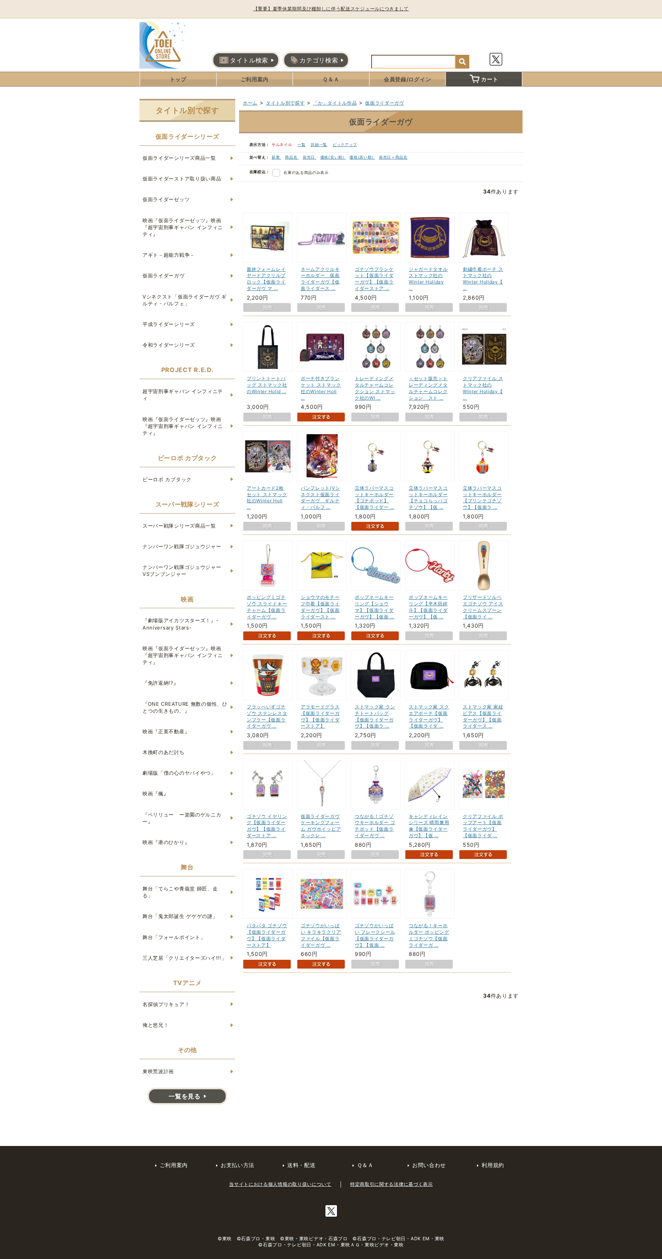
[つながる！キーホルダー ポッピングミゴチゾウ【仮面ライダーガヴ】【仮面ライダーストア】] (429, 893)
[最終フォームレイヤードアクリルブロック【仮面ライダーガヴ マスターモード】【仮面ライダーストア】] (267, 237)
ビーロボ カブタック (167, 479)
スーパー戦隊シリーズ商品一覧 (179, 526)
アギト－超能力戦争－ (169, 255)
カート (489, 79)
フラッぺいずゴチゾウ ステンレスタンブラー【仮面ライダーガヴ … (267, 716)
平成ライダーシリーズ (169, 324)
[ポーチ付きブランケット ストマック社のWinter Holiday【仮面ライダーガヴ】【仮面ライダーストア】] (321, 346)
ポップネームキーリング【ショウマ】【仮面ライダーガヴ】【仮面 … (374, 606)
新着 (276, 157)
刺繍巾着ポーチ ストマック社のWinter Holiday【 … (483, 278)
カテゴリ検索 (319, 60)
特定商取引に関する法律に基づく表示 (391, 1184)
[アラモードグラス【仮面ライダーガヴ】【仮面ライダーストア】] (321, 675)
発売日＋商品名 (393, 157)
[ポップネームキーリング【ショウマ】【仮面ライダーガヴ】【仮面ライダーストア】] (375, 565)
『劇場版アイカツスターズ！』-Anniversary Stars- (181, 623)
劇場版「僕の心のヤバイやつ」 (179, 773)
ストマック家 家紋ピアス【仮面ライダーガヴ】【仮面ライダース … (483, 716)
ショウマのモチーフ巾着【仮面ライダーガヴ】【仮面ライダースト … (320, 606)
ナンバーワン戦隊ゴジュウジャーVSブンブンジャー (182, 570)
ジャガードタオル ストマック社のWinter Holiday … (428, 278)
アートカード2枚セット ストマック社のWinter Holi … (267, 497)
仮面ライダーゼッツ (166, 199)
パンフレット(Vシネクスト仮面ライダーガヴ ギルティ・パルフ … (320, 497)
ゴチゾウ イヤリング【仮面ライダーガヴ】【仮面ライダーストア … (267, 825)
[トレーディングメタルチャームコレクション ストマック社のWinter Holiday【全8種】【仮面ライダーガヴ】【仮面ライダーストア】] (375, 346)
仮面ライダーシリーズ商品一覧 (179, 158)
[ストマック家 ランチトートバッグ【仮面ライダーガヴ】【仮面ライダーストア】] (375, 675)
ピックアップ (345, 144)
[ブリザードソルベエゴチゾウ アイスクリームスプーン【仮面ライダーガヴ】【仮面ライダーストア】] (483, 565)
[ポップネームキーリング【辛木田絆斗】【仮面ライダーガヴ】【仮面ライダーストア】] (429, 565)
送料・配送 (301, 1165)
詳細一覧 (319, 144)
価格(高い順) (362, 157)
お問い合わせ (429, 1165)
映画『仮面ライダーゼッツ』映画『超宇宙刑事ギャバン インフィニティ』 (183, 227)
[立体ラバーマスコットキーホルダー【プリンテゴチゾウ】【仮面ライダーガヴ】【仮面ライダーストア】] (483, 456)
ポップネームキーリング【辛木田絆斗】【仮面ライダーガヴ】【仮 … (428, 606)
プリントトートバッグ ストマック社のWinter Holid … (267, 384)
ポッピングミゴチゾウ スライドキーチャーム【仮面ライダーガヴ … (267, 606)
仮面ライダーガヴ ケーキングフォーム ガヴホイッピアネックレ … (321, 825)
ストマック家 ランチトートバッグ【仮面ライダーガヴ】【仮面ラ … (375, 716)
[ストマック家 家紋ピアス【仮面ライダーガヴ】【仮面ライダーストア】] (483, 675)
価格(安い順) (333, 157)
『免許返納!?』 (161, 683)
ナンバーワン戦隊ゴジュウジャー (182, 546)
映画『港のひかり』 (166, 842)
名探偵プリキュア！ (166, 1004)
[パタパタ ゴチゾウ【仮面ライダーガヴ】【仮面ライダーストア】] (267, 893)
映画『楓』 (156, 793)
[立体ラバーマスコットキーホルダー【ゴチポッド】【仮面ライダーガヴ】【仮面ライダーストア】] (375, 456)
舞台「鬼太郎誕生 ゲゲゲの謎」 (180, 916)
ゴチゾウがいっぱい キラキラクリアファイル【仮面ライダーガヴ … (321, 935)
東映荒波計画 (158, 1071)
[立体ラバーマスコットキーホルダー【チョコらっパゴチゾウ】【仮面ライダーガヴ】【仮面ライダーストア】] (429, 456)
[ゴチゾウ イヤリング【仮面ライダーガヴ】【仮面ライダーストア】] (267, 784)
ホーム (250, 103)
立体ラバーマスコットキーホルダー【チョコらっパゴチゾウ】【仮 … (428, 497)
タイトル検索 (249, 60)
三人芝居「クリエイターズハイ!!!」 (185, 958)
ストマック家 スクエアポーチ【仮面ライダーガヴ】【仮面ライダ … (429, 716)
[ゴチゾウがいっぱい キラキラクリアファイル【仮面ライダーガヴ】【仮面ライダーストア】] (321, 893)
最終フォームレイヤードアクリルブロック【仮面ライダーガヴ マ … (266, 278)
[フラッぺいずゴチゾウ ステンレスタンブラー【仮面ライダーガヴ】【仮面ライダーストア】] (267, 675)
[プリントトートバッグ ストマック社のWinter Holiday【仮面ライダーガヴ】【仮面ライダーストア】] (267, 346)
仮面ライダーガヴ (384, 103)
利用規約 (493, 1165)
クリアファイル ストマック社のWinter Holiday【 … (483, 387)
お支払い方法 (237, 1165)
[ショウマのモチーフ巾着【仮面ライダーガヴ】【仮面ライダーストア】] (321, 565)
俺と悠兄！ (156, 1025)
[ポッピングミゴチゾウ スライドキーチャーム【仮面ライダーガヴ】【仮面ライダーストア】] (267, 565)
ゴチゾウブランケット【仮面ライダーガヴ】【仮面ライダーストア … (374, 278)
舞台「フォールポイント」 (174, 937)
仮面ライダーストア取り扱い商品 (182, 178)
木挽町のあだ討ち (164, 752)
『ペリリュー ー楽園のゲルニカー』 (182, 818)
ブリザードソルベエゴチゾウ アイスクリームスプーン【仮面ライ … (483, 606)
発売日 (309, 157)
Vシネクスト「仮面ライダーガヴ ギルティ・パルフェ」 (185, 300)
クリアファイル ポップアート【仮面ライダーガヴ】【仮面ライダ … (483, 825)
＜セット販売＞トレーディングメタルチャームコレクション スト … (428, 387)
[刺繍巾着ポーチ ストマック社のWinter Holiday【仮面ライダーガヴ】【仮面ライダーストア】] (483, 237)
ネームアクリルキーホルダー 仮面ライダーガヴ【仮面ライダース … (320, 278)
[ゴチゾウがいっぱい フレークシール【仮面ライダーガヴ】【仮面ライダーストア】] (375, 893)
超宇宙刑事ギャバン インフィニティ (183, 394)
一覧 (301, 144)
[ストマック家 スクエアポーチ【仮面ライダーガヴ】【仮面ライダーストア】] (429, 675)
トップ (178, 79)
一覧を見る (185, 1096)
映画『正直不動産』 (166, 731)
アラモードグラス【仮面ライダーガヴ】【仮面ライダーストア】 (320, 716)
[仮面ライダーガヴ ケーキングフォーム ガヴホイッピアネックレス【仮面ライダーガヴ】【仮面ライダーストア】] (321, 784)
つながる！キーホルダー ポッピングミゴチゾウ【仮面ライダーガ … (429, 935)
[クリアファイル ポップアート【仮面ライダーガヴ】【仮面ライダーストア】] (483, 784)
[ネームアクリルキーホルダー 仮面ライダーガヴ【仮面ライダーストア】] (321, 237)
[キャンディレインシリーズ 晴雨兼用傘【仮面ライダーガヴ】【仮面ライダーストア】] (429, 784)
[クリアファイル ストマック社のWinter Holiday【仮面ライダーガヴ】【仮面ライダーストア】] (483, 346)
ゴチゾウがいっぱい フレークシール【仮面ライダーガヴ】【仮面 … (375, 935)
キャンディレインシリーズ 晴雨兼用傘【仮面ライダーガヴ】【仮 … (429, 825)
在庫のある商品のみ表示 (306, 172)
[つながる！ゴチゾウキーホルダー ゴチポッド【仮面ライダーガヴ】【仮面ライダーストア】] (375, 784)
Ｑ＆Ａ (331, 79)
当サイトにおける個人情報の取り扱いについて (280, 1184)
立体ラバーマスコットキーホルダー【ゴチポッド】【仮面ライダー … (374, 497)
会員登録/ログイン (407, 79)
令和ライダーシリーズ (169, 345)
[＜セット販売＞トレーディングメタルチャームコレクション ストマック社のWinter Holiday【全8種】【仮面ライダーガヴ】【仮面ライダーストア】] (429, 346)
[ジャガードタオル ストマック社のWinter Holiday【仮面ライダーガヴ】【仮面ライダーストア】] (429, 237)
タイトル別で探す (285, 103)
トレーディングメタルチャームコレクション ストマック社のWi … (375, 387)
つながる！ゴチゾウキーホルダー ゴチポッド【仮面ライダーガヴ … (375, 825)
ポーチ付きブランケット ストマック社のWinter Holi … (321, 387)
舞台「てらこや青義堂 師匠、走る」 (180, 891)
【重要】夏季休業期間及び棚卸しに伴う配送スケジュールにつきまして (331, 8)
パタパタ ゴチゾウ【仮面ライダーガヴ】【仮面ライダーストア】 (267, 935)
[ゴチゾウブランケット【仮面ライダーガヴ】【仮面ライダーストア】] (375, 237)
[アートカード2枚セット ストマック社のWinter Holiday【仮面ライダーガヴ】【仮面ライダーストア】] (267, 456)
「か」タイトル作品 (335, 103)
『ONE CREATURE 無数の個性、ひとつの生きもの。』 (185, 707)
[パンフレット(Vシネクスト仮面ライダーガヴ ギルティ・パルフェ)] (321, 456)
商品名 (292, 157)
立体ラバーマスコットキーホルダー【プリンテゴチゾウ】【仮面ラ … (482, 497)
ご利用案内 (255, 79)
